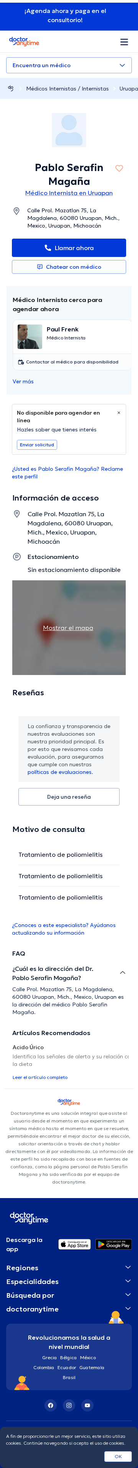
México (88, 1357)
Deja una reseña (69, 796)
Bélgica (68, 1357)
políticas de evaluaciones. (60, 772)
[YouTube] (87, 1405)
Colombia (43, 1367)
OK (118, 1456)
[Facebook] (50, 1405)
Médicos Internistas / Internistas (67, 88)
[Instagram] (69, 1405)
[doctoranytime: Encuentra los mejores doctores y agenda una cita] (10, 88)
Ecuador (67, 1367)
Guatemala (92, 1367)
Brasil (69, 1377)
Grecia (49, 1357)
